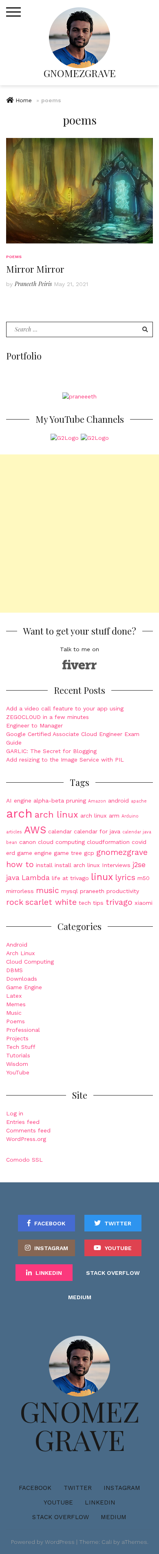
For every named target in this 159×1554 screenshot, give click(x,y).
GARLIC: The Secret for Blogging (51, 751)
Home (23, 100)
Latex (14, 995)
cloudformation (108, 842)
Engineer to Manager (34, 725)
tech (85, 903)
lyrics (125, 877)
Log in (14, 1113)
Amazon (97, 801)
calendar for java (97, 831)
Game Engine (24, 987)
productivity (122, 891)
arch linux (56, 814)
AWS (35, 830)
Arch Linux (20, 953)
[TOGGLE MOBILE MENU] (13, 12)
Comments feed (28, 1130)
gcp (89, 853)
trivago (119, 902)
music (47, 890)
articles (14, 832)
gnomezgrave (122, 852)
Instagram (51, 1248)
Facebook (49, 1223)
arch (19, 813)
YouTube (17, 1072)
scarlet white (51, 902)
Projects (17, 1038)
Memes (16, 1004)
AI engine (18, 800)
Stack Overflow (113, 1273)
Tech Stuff (20, 1047)
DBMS (14, 970)
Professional (23, 1030)
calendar (60, 831)
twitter (117, 1223)
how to (20, 864)
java (13, 878)
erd (10, 853)
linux (102, 877)
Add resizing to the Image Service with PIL (65, 759)
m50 (143, 878)
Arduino (130, 816)
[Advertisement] (79, 533)
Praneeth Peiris (33, 284)
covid (139, 842)
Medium (79, 1297)
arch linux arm (99, 815)
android (118, 800)
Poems (14, 256)
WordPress (60, 1542)
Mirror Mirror (35, 269)
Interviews (116, 865)
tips (98, 903)
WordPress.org (26, 1139)
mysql (69, 891)
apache (139, 801)
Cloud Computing (30, 961)
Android (16, 944)
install (44, 865)
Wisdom (17, 1064)
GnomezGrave (80, 73)
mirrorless (20, 891)
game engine (34, 853)
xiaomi (143, 903)
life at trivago (70, 878)
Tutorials (18, 1055)
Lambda (36, 878)
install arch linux (77, 865)
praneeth (92, 891)
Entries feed (23, 1122)
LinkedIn (48, 1273)
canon (27, 842)
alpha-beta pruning (59, 800)
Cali (107, 1542)
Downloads (21, 978)
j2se (139, 865)
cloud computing (61, 842)
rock (14, 902)
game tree (68, 853)
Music (14, 1012)
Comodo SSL (24, 1159)
